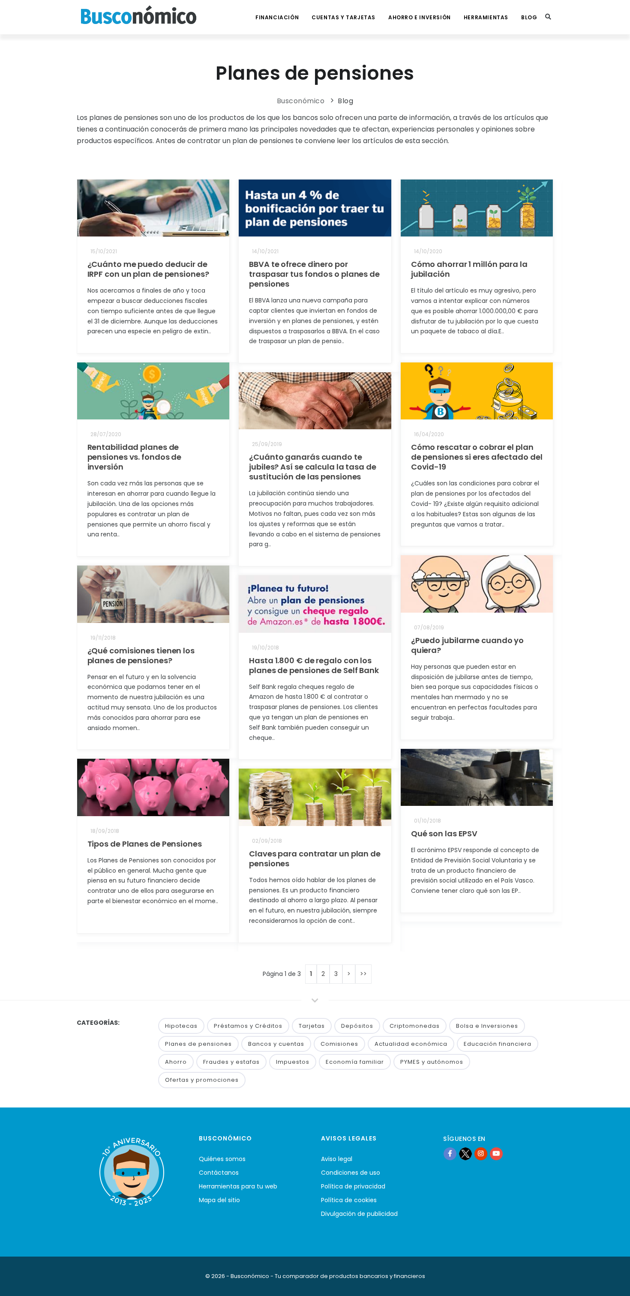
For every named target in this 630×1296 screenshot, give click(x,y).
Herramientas (486, 17)
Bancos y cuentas (276, 1044)
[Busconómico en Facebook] (450, 1154)
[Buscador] (548, 17)
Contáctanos (219, 1172)
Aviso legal (336, 1159)
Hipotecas (181, 1026)
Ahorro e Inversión (419, 17)
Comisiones (339, 1044)
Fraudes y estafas (231, 1062)
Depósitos (357, 1026)
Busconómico (301, 101)
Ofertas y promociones (202, 1080)
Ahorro (176, 1062)
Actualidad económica (411, 1044)
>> (363, 974)
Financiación (277, 17)
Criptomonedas (415, 1026)
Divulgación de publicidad (359, 1213)
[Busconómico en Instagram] (481, 1154)
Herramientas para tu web (238, 1186)
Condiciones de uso (350, 1172)
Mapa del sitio (219, 1200)
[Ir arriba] (610, 1280)
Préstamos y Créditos (248, 1026)
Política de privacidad (353, 1186)
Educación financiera (497, 1044)
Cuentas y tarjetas (343, 17)
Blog (529, 17)
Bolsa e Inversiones (487, 1026)
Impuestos (292, 1062)
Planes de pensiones (198, 1044)
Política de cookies (349, 1200)
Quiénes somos (222, 1159)
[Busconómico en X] (465, 1154)
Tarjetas (312, 1026)
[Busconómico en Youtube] (496, 1154)
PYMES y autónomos (431, 1062)
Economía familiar (355, 1062)
